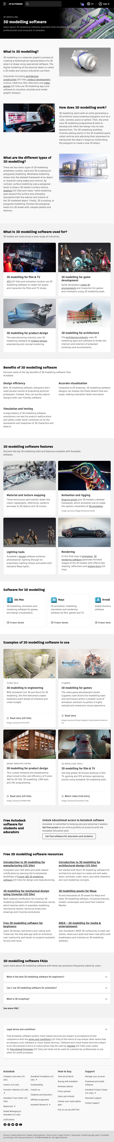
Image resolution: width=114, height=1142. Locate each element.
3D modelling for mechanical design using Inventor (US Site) (26, 892)
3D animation (96, 506)
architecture (32, 76)
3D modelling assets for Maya (77, 891)
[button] (57, 977)
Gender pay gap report (91, 1135)
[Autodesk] (16, 4)
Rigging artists (69, 499)
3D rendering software (79, 558)
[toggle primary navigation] (6, 4)
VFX (9, 281)
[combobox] (43, 4)
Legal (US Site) (64, 1135)
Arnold (22, 556)
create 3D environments (75, 286)
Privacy (6, 1135)
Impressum (76, 1135)
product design (39, 340)
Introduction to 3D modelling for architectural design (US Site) (79, 863)
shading (7, 190)
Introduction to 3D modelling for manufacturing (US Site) (24, 863)
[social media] (12, 1124)
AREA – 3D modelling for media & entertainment (80, 924)
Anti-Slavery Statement (23, 1137)
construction (10, 79)
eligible (71, 1046)
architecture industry (77, 337)
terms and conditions (40, 1039)
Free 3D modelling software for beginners (23, 924)
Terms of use (52, 1135)
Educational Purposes (21, 1049)
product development (39, 79)
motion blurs (94, 566)
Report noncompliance (36, 1135)
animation (87, 556)
